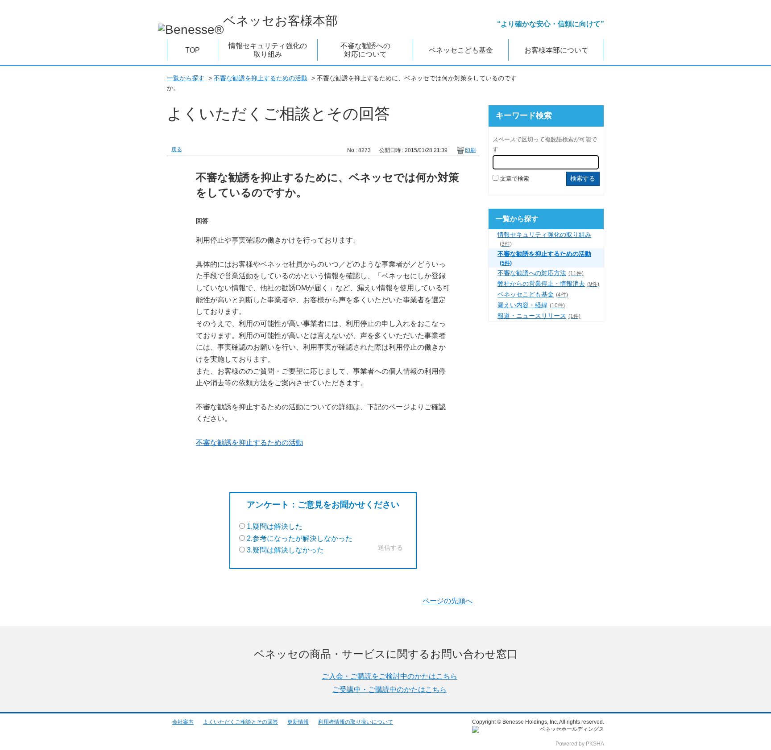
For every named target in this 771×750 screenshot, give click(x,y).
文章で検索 (514, 178)
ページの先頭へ (448, 601)
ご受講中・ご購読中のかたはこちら (389, 689)
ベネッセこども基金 (532, 294)
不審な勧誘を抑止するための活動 (260, 78)
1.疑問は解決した (275, 526)
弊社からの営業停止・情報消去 (548, 283)
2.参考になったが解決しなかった (299, 538)
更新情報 (298, 722)
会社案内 (183, 722)
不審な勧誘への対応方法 (540, 272)
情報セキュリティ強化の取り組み (544, 239)
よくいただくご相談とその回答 (240, 722)
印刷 (470, 150)
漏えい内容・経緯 (531, 305)
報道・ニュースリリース (538, 315)
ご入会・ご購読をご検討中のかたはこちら (389, 676)
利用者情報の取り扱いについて (355, 722)
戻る (176, 149)
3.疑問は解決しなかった (285, 550)
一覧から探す (185, 78)
